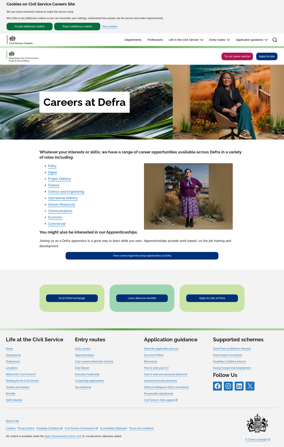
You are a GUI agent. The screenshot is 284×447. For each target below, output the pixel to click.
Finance (53, 185)
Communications (60, 211)
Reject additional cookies (77, 26)
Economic (55, 217)
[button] (274, 39)
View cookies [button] (110, 26)
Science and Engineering (66, 191)
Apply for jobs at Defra (212, 298)
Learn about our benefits (142, 298)
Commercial (56, 223)
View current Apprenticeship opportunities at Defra (142, 255)
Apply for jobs (267, 56)
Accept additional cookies (30, 26)
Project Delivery (59, 179)
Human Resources (61, 204)
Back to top (12, 421)
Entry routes (217, 39)
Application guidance (249, 39)
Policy (52, 166)
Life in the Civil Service (184, 39)
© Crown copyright (256, 439)
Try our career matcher (237, 56)
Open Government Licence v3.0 (63, 436)
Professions (155, 39)
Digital (52, 172)
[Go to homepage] (20, 40)
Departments (133, 39)
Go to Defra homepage (72, 298)
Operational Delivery (63, 198)
